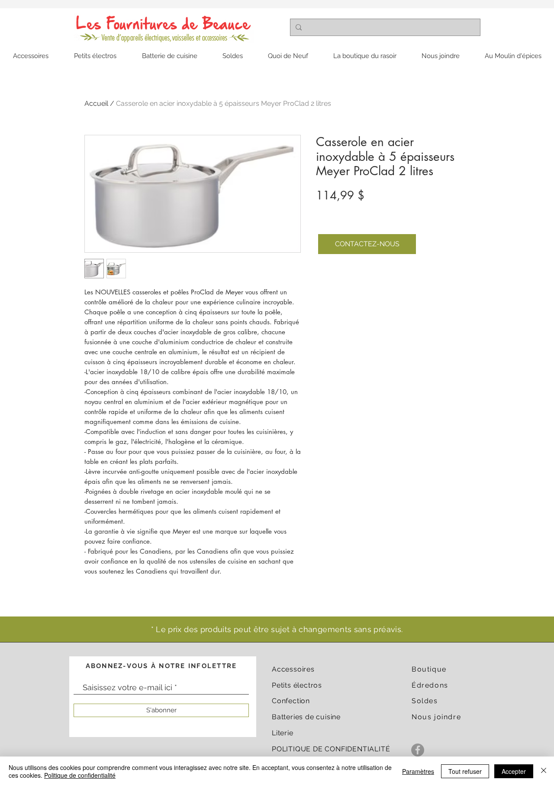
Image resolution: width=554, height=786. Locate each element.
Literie (282, 733)
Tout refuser (465, 771)
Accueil (96, 103)
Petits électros (297, 685)
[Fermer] (543, 771)
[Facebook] (417, 750)
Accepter (514, 771)
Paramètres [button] (418, 771)
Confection (291, 701)
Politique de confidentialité (80, 775)
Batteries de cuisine (306, 717)
